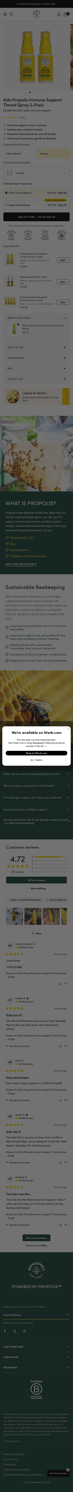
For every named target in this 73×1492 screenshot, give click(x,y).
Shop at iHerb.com (36, 753)
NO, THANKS (36, 760)
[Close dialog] (68, 728)
